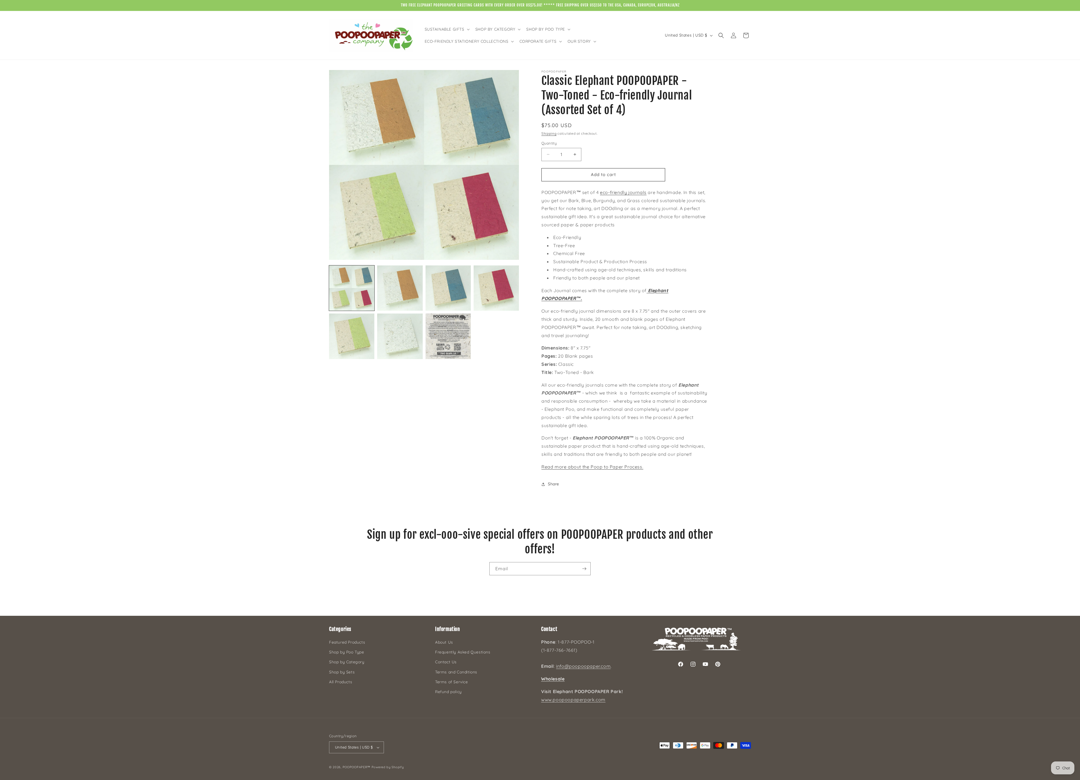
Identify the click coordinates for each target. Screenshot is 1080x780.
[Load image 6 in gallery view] (399, 336)
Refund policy (448, 691)
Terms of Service (451, 681)
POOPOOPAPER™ (356, 767)
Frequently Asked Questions (462, 652)
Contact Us (446, 661)
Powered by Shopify (388, 767)
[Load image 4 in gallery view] (496, 288)
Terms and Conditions (456, 672)
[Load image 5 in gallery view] (351, 336)
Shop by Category (346, 661)
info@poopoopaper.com (583, 666)
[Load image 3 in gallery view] (448, 288)
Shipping (549, 133)
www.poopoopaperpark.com (573, 699)
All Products (340, 681)
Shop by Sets (342, 672)
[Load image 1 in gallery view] (351, 288)
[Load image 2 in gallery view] (399, 288)
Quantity (549, 143)
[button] (446, 29)
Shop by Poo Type (346, 652)
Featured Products (347, 642)
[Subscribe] (584, 568)
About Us (444, 642)
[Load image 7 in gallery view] (448, 336)
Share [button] (553, 483)
